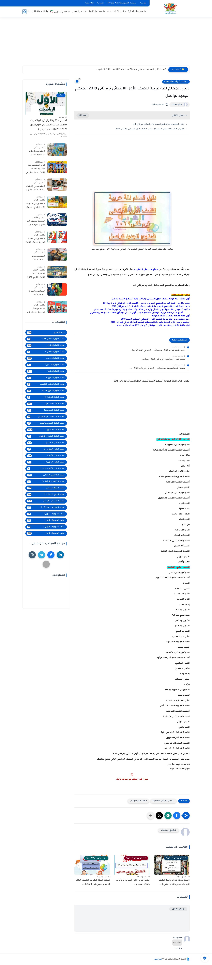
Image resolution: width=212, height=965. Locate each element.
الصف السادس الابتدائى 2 (46, 507)
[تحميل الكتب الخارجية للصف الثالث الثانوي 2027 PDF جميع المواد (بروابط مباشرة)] (57, 272)
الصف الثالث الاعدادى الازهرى (46, 417)
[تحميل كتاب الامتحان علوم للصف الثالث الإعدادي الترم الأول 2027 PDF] (57, 254)
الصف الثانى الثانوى (46, 456)
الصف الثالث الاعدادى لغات (46, 423)
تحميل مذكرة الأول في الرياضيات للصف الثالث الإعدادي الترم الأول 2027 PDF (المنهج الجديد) (48, 125)
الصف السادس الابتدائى (46, 501)
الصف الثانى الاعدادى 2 (46, 449)
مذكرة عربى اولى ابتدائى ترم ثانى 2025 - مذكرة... (163, 359)
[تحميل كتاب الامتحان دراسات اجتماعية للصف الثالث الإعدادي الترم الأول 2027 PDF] (57, 149)
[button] (176, 815)
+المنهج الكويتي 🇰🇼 (60, 12)
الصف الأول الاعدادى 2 (46, 365)
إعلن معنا (89, 3)
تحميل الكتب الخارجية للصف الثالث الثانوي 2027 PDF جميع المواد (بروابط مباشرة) (36, 274)
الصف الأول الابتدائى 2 (46, 352)
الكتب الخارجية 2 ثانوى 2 (46, 527)
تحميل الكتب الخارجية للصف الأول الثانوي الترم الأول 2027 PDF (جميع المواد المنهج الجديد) (35, 222)
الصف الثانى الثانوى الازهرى (46, 469)
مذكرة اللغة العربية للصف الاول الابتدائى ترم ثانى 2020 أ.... (157, 368)
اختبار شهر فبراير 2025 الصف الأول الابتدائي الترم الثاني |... (157, 350)
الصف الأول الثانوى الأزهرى (46, 384)
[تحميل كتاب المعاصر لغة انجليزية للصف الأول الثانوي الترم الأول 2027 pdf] (57, 307)
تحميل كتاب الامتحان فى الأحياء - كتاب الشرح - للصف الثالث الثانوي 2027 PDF (35, 204)
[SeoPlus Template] (188, 959)
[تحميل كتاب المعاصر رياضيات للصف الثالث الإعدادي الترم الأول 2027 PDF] (57, 289)
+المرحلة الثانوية (97, 11)
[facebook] (51, 554)
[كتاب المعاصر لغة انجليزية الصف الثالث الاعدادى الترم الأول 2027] (57, 167)
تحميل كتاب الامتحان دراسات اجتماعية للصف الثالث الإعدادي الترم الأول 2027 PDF (35, 152)
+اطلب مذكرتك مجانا (37, 11)
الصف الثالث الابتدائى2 (46, 397)
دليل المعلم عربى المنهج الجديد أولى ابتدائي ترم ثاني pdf (158, 124)
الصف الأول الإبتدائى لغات (46, 339)
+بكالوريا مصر (80, 11)
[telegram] (41, 554)
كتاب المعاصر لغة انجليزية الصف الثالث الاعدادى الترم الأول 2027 (35, 169)
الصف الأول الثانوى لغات (46, 391)
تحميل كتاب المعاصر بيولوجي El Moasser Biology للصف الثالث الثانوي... (131, 69)
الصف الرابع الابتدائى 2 (46, 494)
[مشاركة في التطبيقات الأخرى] (150, 815)
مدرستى (158, 959)
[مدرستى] (170, 8)
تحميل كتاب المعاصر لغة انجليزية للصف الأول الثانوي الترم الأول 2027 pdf (35, 309)
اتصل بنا (100, 3)
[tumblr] (32, 554)
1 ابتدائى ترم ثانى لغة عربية (175, 82)
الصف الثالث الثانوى (46, 430)
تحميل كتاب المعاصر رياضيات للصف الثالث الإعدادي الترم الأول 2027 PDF (36, 291)
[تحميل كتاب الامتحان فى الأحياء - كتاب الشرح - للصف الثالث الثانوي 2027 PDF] (57, 202)
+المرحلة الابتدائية (137, 11)
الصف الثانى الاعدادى (46, 443)
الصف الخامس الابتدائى (46, 475)
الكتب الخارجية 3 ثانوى (46, 533)
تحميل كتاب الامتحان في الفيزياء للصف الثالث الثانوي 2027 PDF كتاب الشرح (35, 187)
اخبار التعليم (46, 332)
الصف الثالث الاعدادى (46, 404)
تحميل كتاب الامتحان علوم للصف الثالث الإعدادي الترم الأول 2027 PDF (36, 257)
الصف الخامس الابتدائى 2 (46, 481)
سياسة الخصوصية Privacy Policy (122, 3)
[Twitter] (46, 564)
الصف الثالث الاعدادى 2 (46, 410)
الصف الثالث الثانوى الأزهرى (46, 436)
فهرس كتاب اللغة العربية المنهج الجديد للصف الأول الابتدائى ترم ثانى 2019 (150, 129)
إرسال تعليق (178, 909)
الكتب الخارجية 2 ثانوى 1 (46, 520)
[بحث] (24, 12)
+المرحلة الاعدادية (116, 11)
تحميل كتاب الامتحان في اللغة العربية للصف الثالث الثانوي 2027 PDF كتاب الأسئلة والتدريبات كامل (35, 239)
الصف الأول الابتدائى (138, 801)
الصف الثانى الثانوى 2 (46, 462)
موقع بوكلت (177, 105)
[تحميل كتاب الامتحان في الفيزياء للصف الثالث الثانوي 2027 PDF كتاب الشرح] (57, 184)
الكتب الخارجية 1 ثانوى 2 (46, 514)
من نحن (143, 3)
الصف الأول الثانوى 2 (46, 378)
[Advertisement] (106, 43)
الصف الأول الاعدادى (46, 358)
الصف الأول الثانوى (46, 371)
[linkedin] (60, 554)
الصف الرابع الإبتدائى (46, 488)
